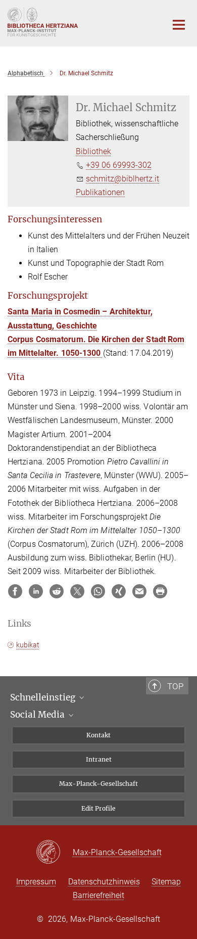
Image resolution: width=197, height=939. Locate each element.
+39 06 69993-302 (119, 165)
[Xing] (118, 591)
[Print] (160, 591)
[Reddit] (56, 591)
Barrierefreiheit (98, 895)
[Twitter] (77, 591)
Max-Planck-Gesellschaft (98, 783)
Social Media (38, 715)
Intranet (99, 759)
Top (175, 686)
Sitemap (166, 881)
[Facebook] (15, 591)
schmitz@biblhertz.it (122, 178)
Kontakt (98, 735)
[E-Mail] (139, 591)
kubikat (27, 645)
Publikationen (100, 192)
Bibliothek (93, 151)
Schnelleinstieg (43, 697)
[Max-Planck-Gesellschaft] (54, 852)
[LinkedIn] (35, 591)
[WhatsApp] (98, 591)
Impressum (36, 881)
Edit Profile (98, 808)
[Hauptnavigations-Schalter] (179, 25)
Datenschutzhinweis (104, 881)
